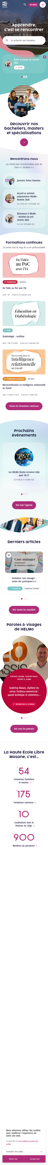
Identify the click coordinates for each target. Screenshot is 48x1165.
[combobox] (24, 40)
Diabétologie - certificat (13, 336)
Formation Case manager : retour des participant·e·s (24, 579)
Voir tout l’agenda (24, 505)
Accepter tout (34, 1159)
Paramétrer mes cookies (14, 1151)
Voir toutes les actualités (24, 609)
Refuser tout (13, 1159)
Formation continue (31, 588)
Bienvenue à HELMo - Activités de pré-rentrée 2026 (26, 216)
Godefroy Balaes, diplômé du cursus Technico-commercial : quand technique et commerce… (24, 691)
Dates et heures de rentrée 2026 (26, 61)
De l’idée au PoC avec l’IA (14, 288)
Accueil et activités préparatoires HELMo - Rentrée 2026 (27, 196)
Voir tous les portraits (24, 728)
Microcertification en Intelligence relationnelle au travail (24, 386)
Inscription (33, 4)
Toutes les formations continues (24, 406)
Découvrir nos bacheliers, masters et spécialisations (24, 128)
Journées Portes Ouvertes (28, 180)
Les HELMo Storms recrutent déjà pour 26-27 (24, 473)
